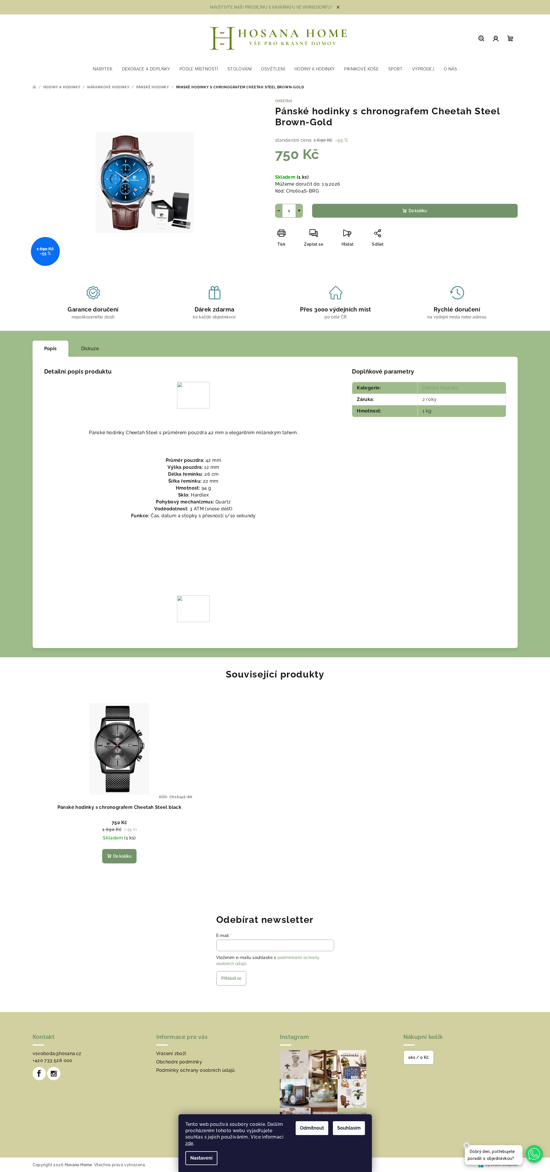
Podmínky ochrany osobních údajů (195, 1070)
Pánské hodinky (440, 388)
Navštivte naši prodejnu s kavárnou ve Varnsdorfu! (271, 7)
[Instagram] (53, 1073)
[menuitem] (102, 69)
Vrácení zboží (171, 1053)
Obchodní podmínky (179, 1062)
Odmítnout (312, 1128)
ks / (418, 1057)
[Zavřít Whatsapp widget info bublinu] (466, 1145)
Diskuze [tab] (90, 348)
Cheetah (283, 101)
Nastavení (201, 1158)
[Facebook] (39, 1073)
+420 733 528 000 (52, 1060)
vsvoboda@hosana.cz (57, 1053)
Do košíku (418, 210)
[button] (534, 1153)
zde (189, 1143)
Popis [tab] (50, 348)
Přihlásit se (231, 978)
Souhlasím (349, 1128)
